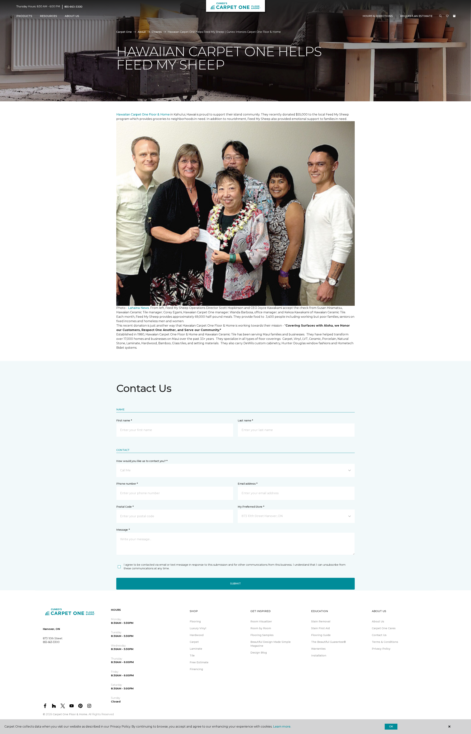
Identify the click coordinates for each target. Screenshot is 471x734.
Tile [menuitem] (192, 655)
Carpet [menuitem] (194, 642)
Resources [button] (48, 16)
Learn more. (282, 726)
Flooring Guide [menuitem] (321, 635)
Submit (235, 583)
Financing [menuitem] (196, 669)
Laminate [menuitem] (196, 648)
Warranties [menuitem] (318, 648)
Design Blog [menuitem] (258, 652)
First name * (124, 420)
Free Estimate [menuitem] (199, 662)
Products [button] (24, 16)
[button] (440, 16)
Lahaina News (138, 308)
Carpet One (124, 32)
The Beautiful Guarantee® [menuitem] (328, 642)
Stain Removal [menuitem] (320, 621)
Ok (391, 726)
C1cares (157, 32)
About (142, 32)
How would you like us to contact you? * (141, 461)
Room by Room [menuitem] (260, 628)
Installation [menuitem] (318, 655)
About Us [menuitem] (378, 621)
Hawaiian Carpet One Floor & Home (143, 114)
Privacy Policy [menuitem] (381, 648)
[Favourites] (447, 16)
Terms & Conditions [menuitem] (385, 642)
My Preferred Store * (251, 506)
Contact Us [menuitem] (379, 635)
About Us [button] (72, 16)
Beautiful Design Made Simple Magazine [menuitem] (270, 643)
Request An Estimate (416, 16)
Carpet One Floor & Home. (70, 714)
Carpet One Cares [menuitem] (384, 628)
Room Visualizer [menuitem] (261, 621)
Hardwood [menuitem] (196, 635)
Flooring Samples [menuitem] (262, 635)
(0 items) (454, 16)
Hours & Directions (378, 16)
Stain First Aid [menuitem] (320, 628)
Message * (123, 529)
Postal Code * (124, 506)
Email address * (247, 483)
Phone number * (127, 483)
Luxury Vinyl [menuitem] (198, 628)
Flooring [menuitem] (195, 621)
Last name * (245, 420)
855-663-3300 (73, 6)
